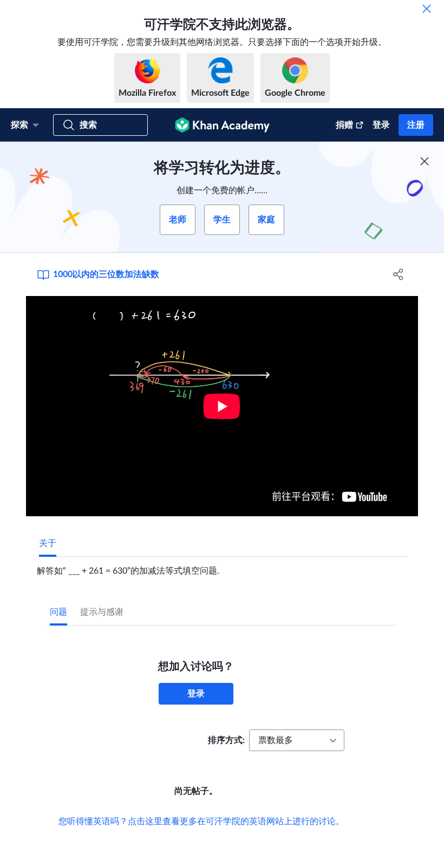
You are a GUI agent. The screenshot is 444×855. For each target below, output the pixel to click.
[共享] (398, 274)
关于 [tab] (47, 543)
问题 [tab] (58, 612)
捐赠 (344, 125)
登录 (381, 125)
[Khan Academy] (222, 125)
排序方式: (226, 740)
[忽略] (426, 8)
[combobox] (296, 740)
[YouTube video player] (222, 406)
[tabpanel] (222, 566)
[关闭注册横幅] (424, 161)
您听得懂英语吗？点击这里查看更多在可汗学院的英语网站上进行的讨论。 (201, 821)
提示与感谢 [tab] (101, 612)
